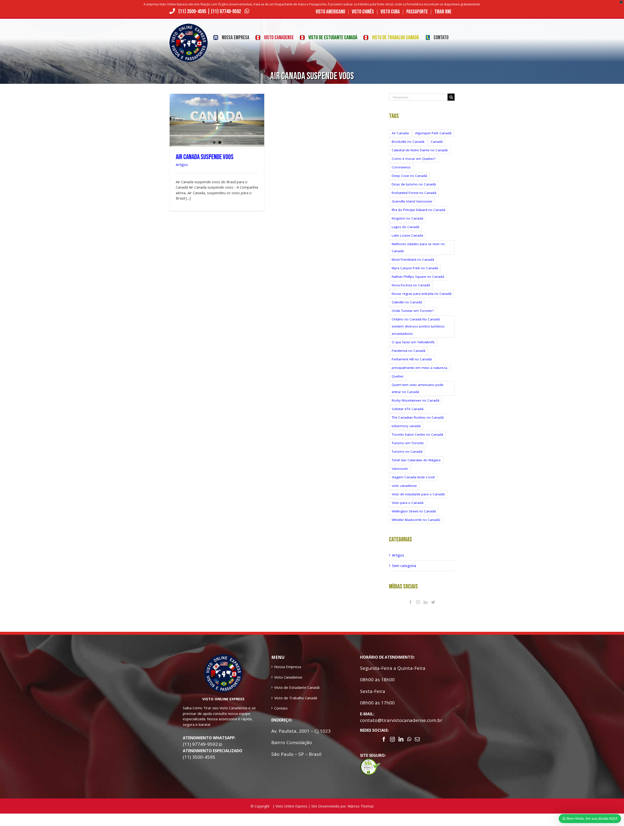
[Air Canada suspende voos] (217, 120)
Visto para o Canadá (407, 502)
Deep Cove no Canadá (409, 175)
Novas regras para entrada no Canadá (421, 293)
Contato (281, 708)
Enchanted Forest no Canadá (414, 193)
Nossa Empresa (287, 666)
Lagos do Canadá (405, 227)
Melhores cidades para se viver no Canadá (418, 247)
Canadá (437, 141)
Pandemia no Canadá (408, 350)
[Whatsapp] (409, 739)
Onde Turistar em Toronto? (413, 310)
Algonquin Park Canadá (433, 133)
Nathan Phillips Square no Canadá (418, 276)
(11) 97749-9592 (226, 11)
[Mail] (417, 739)
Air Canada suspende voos (205, 157)
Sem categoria (404, 565)
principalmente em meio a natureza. (420, 367)
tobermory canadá (406, 426)
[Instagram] (418, 602)
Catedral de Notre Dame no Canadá (420, 150)
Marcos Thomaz (361, 806)
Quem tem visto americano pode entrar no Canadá (417, 388)
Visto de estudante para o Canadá (418, 494)
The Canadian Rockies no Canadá (418, 417)
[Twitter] (433, 602)
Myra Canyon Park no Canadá (415, 268)
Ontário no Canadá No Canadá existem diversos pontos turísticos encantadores (418, 326)
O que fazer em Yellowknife (413, 342)
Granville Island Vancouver (412, 201)
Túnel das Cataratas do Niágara (416, 460)
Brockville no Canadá (408, 141)
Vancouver (400, 468)
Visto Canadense (288, 677)
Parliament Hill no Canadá (412, 359)
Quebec (398, 376)
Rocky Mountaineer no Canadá (415, 400)
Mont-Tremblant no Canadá (413, 259)
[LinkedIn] (426, 602)
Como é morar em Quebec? (414, 158)
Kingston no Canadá (407, 218)
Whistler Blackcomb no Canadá (416, 520)
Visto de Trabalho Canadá (295, 697)
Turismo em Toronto (408, 443)
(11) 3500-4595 (192, 11)
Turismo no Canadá (407, 451)
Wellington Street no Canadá (414, 511)
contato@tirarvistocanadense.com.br (401, 720)
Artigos (182, 164)
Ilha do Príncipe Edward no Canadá (418, 210)
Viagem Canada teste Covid (413, 477)
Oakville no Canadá (407, 302)
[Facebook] (410, 602)
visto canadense (404, 485)
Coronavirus (401, 167)
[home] (223, 656)
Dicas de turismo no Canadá (414, 184)
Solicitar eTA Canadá (407, 409)
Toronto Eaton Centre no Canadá (417, 434)
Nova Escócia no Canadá (411, 285)
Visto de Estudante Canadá (297, 687)
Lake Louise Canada (407, 235)
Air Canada (400, 133)
